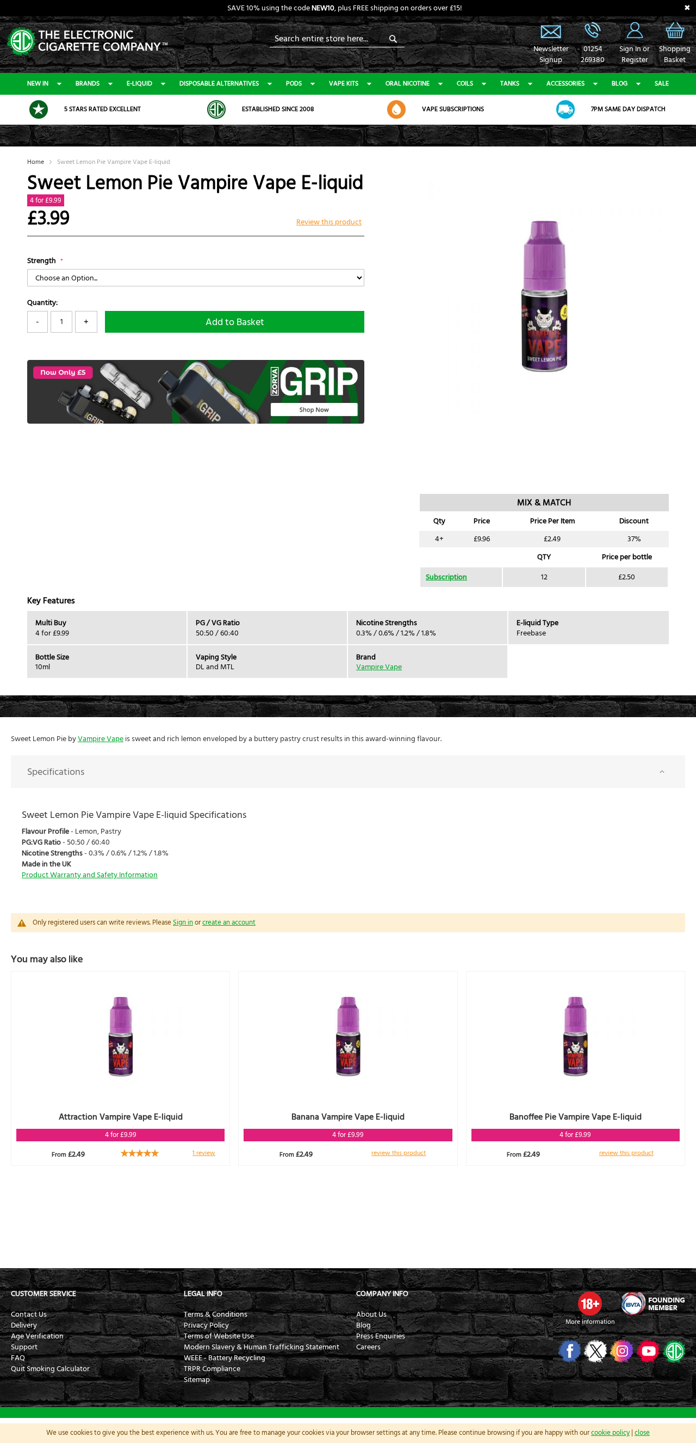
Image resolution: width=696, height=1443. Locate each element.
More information (590, 1321)
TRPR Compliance (212, 1368)
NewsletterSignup (550, 54)
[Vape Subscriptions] (396, 109)
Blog (619, 83)
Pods (294, 83)
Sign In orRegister (634, 30)
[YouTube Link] (647, 1351)
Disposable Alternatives (219, 83)
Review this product (329, 222)
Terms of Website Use (219, 1336)
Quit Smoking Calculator (50, 1368)
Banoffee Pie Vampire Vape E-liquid (575, 1117)
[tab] (348, 771)
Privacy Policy (206, 1325)
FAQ (18, 1358)
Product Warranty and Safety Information (90, 875)
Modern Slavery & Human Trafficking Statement (261, 1347)
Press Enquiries (380, 1336)
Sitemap (197, 1379)
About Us (371, 1314)
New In (37, 83)
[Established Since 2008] (216, 109)
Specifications (55, 772)
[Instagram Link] (620, 1351)
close (642, 1433)
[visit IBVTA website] (652, 1303)
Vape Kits (343, 83)
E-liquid (139, 83)
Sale (662, 83)
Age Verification (37, 1336)
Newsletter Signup (550, 30)
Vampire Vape (379, 667)
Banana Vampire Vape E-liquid (348, 1117)
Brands (88, 83)
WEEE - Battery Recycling (224, 1358)
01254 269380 (592, 30)
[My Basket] (674, 38)
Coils (465, 83)
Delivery (24, 1325)
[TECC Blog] (673, 1351)
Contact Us (29, 1314)
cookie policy (610, 1433)
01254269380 (593, 54)
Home (35, 162)
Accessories (565, 83)
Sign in (183, 922)
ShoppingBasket (675, 54)
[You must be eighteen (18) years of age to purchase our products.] (590, 1303)
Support (24, 1347)
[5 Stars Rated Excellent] (38, 109)
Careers (368, 1347)
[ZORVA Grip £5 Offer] (195, 421)
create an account (229, 922)
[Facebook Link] (568, 1351)
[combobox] (337, 38)
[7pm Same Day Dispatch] (565, 109)
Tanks (509, 83)
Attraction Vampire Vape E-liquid (121, 1117)
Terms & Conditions (215, 1314)
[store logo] (87, 40)
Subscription (446, 577)
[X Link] (594, 1351)
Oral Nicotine (408, 83)
